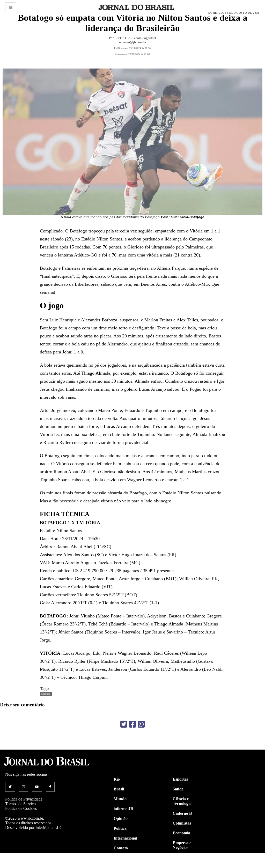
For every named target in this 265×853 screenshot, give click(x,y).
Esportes (180, 779)
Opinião (121, 818)
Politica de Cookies (21, 808)
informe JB (123, 808)
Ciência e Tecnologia (182, 801)
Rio (117, 779)
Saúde (178, 789)
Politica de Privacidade (23, 799)
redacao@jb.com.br (132, 42)
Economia (181, 833)
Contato (121, 848)
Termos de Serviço (20, 804)
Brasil (119, 789)
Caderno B (182, 813)
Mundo (120, 799)
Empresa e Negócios (182, 845)
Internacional (125, 838)
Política (120, 828)
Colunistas (182, 823)
